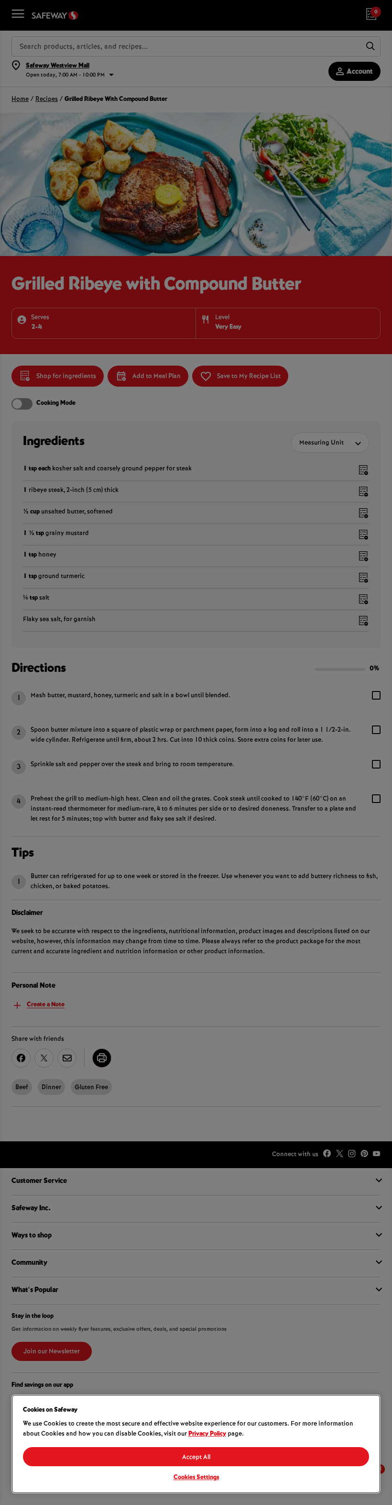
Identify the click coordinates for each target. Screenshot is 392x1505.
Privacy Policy (207, 1434)
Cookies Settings (196, 1477)
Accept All (196, 1457)
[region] (196, 1444)
